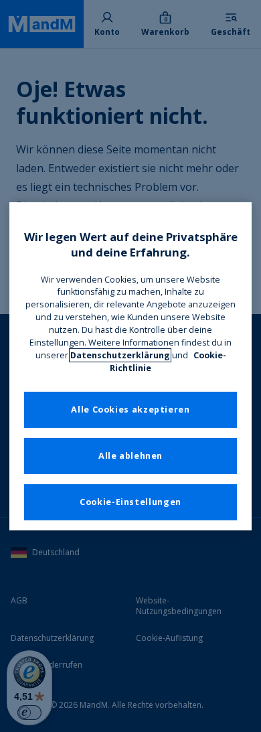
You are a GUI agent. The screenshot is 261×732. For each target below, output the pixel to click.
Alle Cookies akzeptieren (130, 409)
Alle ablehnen (130, 455)
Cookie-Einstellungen (130, 502)
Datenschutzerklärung (120, 355)
